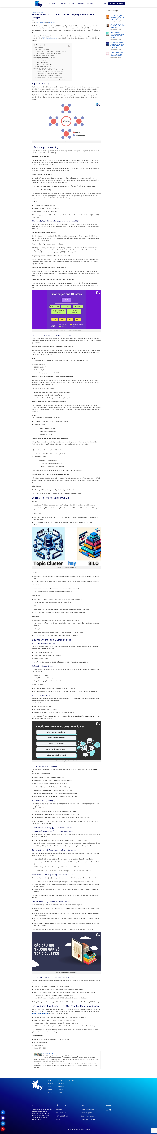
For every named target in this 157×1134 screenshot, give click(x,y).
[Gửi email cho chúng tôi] (110, 1109)
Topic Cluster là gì (38, 47)
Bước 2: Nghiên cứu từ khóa (43, 60)
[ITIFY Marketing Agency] (39, 3)
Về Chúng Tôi (53, 3)
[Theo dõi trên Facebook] (107, 1109)
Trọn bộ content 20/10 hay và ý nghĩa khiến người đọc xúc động (116, 54)
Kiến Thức (89, 3)
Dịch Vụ (62, 3)
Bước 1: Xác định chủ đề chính (44, 59)
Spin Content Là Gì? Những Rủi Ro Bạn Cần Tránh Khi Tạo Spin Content (117, 35)
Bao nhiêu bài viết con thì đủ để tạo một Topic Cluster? (50, 70)
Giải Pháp (71, 3)
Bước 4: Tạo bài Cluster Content (44, 64)
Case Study (80, 3)
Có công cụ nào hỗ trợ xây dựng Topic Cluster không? (49, 77)
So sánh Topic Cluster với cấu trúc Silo (44, 55)
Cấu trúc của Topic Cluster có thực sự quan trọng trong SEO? (51, 51)
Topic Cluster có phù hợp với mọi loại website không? (49, 73)
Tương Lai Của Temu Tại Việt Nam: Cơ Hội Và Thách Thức (117, 26)
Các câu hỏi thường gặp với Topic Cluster (44, 68)
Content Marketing (37, 12)
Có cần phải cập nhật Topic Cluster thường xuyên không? (50, 71)
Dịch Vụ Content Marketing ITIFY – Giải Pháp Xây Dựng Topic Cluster (52, 79)
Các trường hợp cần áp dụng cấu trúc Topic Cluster (49, 53)
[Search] (105, 3)
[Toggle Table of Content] (68, 45)
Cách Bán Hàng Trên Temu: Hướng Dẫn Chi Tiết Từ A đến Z (117, 17)
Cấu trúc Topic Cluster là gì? (41, 49)
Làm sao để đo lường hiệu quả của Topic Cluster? (48, 75)
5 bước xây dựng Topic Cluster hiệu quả (44, 57)
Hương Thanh (51, 22)
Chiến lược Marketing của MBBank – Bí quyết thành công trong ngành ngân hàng (117, 45)
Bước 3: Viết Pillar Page (42, 62)
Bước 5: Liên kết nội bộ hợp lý (44, 66)
